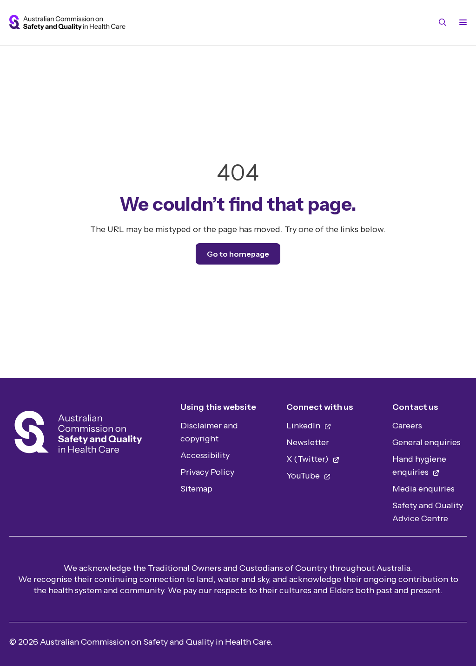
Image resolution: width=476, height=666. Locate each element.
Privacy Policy (207, 472)
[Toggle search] (442, 22)
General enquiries (426, 442)
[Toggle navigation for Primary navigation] (461, 22)
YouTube (304, 476)
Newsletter (307, 442)
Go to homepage (238, 254)
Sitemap (196, 489)
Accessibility (205, 455)
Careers (407, 425)
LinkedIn (304, 425)
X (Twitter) (308, 459)
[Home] (78, 435)
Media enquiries (423, 489)
